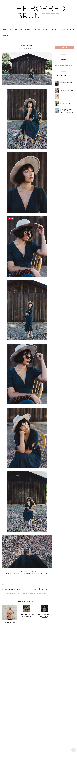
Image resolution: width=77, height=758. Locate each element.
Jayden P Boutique (26, 593)
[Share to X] (42, 589)
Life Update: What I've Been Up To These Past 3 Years (66, 110)
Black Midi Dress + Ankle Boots (66, 83)
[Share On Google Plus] (50, 589)
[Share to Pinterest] (46, 589)
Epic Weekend (65, 104)
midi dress (37, 593)
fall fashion (10, 593)
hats (17, 593)
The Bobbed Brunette (39, 12)
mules (44, 593)
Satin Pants (64, 97)
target (4, 595)
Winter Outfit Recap (66, 90)
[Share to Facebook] (39, 589)
